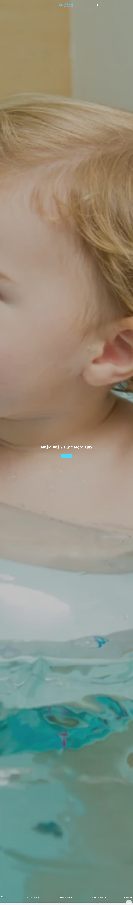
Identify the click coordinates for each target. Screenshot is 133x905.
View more (66, 455)
